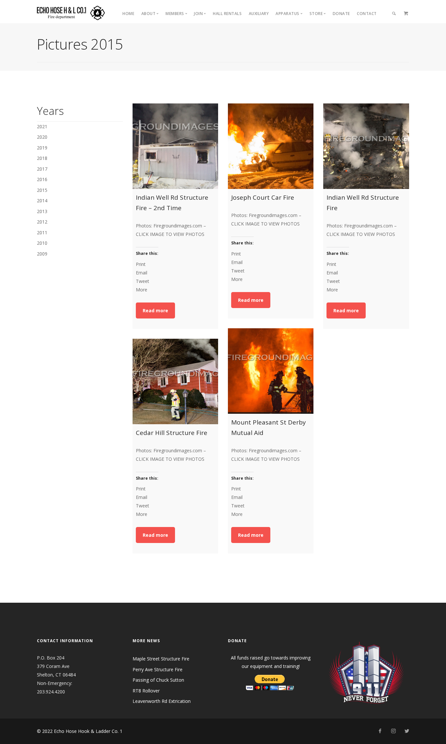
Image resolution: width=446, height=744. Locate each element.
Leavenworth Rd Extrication (162, 701)
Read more (155, 310)
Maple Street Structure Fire (161, 659)
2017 (42, 169)
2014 (42, 200)
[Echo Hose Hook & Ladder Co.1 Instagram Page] (393, 731)
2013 (42, 211)
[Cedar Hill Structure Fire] (175, 381)
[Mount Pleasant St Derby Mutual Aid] (270, 371)
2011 (42, 232)
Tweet (142, 281)
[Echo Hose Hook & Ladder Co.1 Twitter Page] (406, 731)
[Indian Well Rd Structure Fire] (366, 146)
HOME (128, 13)
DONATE (341, 13)
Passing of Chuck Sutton (158, 680)
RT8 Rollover (146, 691)
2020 (42, 137)
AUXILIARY (259, 13)
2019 (42, 148)
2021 (42, 126)
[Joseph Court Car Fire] (270, 146)
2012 (42, 222)
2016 (42, 179)
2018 (42, 158)
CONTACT (367, 13)
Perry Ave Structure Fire (158, 669)
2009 (42, 254)
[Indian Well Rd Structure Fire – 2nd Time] (175, 146)
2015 (42, 190)
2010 (42, 243)
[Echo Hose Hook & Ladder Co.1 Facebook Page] (379, 731)
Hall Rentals (227, 13)
